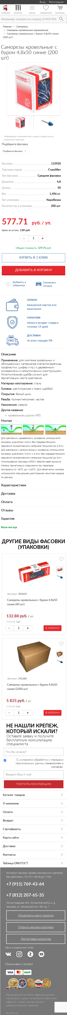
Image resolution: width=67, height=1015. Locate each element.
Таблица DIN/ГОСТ (15, 863)
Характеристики (13, 485)
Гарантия (8, 518)
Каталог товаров (14, 795)
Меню (32, 13)
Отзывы (7, 510)
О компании (11, 803)
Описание (8, 354)
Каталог (18, 13)
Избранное (46, 13)
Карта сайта (11, 837)
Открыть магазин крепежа (35, 927)
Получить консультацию (33, 784)
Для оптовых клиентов (36, 939)
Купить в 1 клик (33, 257)
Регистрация (56, 2)
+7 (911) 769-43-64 (25, 884)
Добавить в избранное (19, 284)
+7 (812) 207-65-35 (25, 895)
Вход (42, 2)
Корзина (59, 13)
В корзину (52, 628)
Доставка (8, 493)
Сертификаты (12, 829)
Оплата (7, 502)
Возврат (8, 820)
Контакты (9, 854)
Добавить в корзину (33, 270)
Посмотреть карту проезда (36, 915)
